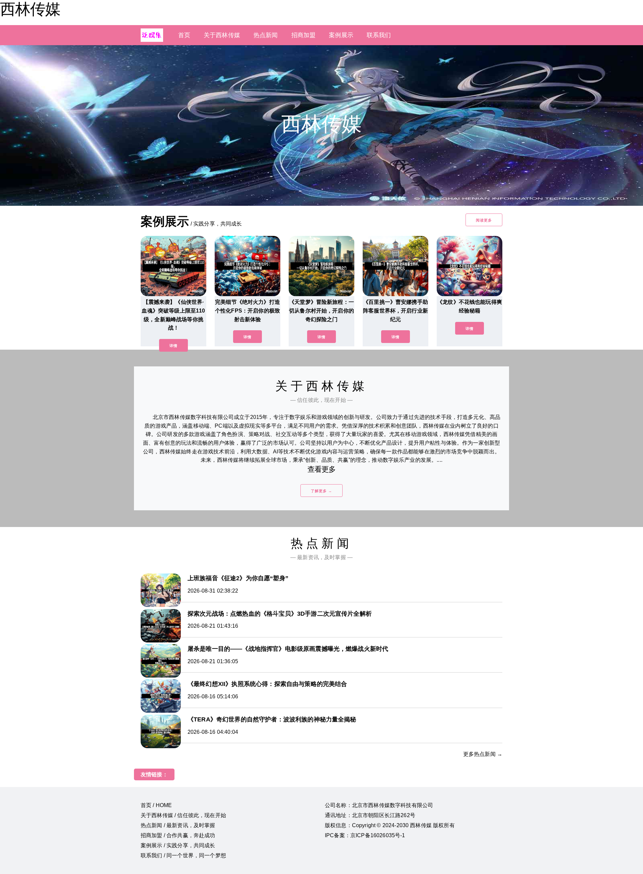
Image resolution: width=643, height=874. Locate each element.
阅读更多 (484, 220)
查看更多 (321, 469)
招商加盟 (303, 35)
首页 (184, 35)
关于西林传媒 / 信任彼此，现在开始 (183, 815)
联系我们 (379, 35)
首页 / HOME (156, 805)
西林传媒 (30, 9)
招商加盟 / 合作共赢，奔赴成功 (178, 835)
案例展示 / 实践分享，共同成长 (178, 845)
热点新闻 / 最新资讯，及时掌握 (178, 825)
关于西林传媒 (222, 35)
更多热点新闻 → (482, 754)
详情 (173, 346)
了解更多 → (321, 491)
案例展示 (341, 35)
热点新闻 (266, 35)
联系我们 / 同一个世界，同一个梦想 (183, 855)
